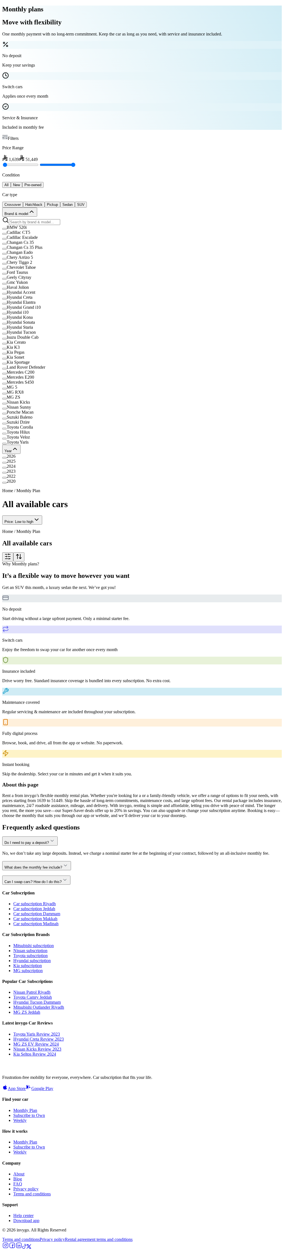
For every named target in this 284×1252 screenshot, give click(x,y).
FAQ (17, 1184)
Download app (26, 1220)
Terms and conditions (32, 1194)
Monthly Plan (25, 1110)
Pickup (52, 205)
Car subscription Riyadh (34, 903)
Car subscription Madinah (36, 923)
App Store (17, 1088)
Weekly (20, 1120)
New (16, 185)
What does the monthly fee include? (33, 867)
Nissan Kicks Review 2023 (37, 1049)
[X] (29, 1247)
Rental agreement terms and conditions (99, 1239)
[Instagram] (5, 1247)
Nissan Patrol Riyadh (31, 992)
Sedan (67, 205)
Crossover (12, 205)
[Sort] (18, 556)
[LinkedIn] (19, 1247)
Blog (17, 1179)
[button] (142, 227)
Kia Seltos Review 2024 (34, 1054)
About (18, 1174)
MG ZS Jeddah (26, 1012)
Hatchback (33, 205)
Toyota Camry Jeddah (32, 997)
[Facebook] (12, 1247)
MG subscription (28, 970)
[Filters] (7, 556)
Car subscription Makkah (35, 918)
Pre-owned (32, 185)
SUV (81, 205)
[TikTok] (24, 1247)
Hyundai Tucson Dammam (37, 1002)
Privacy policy (26, 1189)
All (6, 185)
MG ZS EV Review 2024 (36, 1044)
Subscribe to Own (29, 1115)
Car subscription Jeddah (34, 908)
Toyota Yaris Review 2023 (36, 1034)
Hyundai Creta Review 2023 (38, 1039)
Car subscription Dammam (36, 913)
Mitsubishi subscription (33, 945)
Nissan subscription (30, 950)
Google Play (42, 1088)
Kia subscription (27, 965)
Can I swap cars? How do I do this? (33, 882)
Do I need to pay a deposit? (26, 843)
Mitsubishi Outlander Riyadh (38, 1007)
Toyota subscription (30, 955)
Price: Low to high (18, 522)
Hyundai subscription (32, 960)
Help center (23, 1215)
